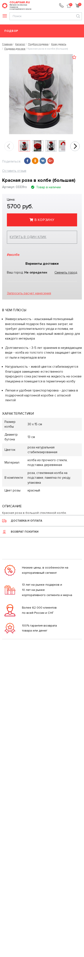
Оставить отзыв (14, 171)
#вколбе (13, 255)
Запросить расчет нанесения (29, 293)
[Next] (75, 146)
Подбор (11, 31)
